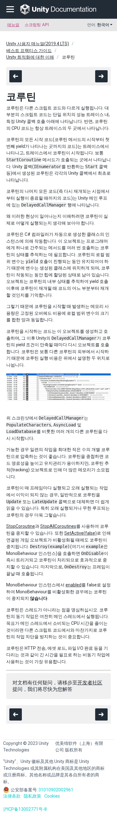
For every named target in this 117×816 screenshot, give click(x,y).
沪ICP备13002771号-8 (25, 809)
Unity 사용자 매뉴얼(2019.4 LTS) (37, 43)
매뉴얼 (13, 24)
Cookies (52, 796)
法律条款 (12, 796)
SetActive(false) (80, 533)
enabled (73, 584)
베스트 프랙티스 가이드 (29, 50)
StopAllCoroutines (58, 526)
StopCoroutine (20, 526)
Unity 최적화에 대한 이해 (30, 57)
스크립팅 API (37, 24)
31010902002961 (55, 789)
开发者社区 (89, 683)
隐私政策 (32, 796)
